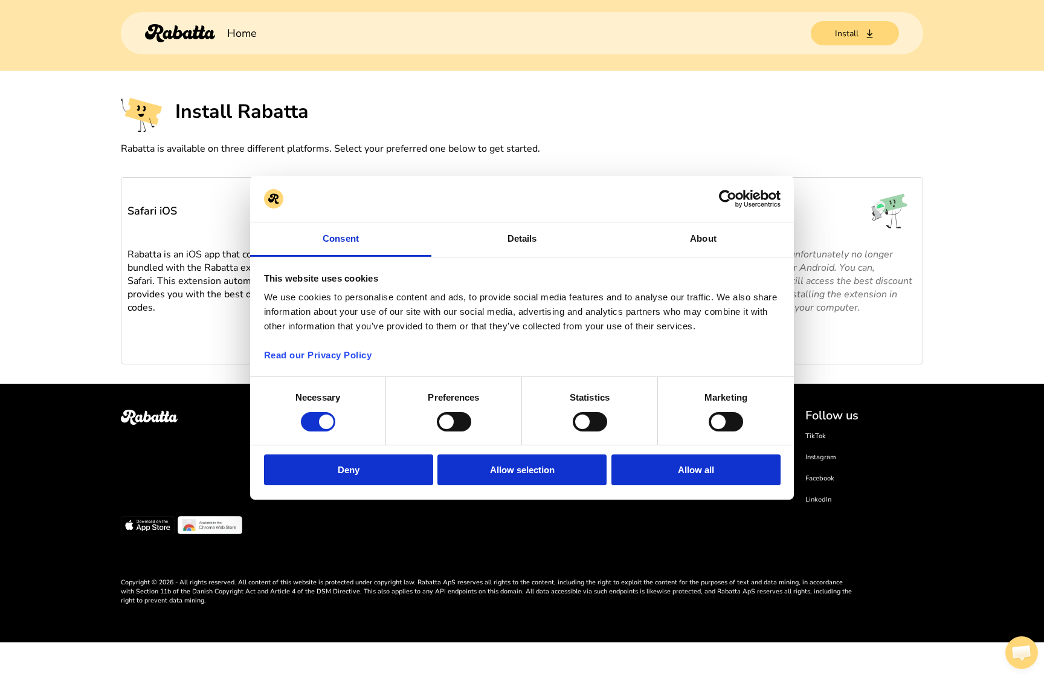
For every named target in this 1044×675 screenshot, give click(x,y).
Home (242, 33)
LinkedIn (818, 499)
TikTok (815, 436)
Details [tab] (522, 238)
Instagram (820, 457)
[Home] (180, 33)
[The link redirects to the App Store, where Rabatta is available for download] (148, 527)
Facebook (819, 478)
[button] (1021, 652)
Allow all (696, 470)
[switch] (454, 421)
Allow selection (522, 470)
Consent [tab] (341, 238)
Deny (348, 470)
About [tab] (703, 238)
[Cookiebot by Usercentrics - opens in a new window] (728, 199)
